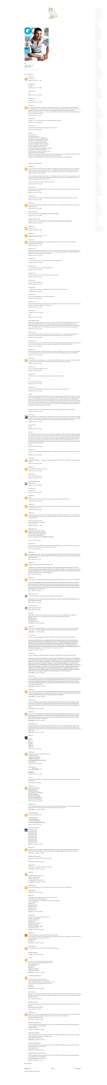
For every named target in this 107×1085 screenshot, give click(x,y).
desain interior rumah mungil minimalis (54, 587)
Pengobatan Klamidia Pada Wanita (35, 640)
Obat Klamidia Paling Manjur (71, 643)
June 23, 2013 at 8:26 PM (34, 446)
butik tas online (42, 705)
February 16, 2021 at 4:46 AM (36, 972)
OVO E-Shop (98, 226)
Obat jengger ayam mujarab (51, 663)
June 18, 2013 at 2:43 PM (34, 129)
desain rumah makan (63, 585)
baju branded (71, 702)
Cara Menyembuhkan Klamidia (44, 643)
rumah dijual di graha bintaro (61, 678)
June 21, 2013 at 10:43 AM (35, 354)
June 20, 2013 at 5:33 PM (34, 298)
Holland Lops (31, 745)
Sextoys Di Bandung (32, 789)
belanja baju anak (48, 691)
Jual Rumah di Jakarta (36, 717)
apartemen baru (55, 694)
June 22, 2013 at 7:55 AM (34, 383)
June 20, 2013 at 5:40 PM (34, 317)
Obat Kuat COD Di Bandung (35, 821)
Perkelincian (30, 742)
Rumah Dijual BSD (59, 713)
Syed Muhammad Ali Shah (33, 975)
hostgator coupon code (33, 221)
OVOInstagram (99, 229)
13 (54, 648)
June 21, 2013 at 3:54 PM (34, 370)
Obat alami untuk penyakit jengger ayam (56, 666)
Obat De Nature (68, 670)
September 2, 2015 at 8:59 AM (36, 672)
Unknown (30, 76)
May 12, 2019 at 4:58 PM (34, 824)
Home (52, 1068)
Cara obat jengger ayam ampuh (54, 659)
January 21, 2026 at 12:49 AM (36, 1029)
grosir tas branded (54, 705)
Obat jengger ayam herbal (42, 659)
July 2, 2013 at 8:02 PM (34, 549)
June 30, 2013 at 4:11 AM (34, 525)
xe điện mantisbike (32, 761)
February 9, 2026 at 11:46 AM (36, 1039)
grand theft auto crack (32, 905)
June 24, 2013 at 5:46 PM (34, 470)
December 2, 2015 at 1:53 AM (36, 708)
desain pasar (67, 584)
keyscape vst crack (32, 909)
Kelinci (29, 740)
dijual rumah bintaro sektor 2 (40, 679)
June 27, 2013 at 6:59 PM (34, 485)
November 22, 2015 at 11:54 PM (36, 686)
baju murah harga (72, 691)
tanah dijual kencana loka (42, 682)
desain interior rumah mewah (34, 567)
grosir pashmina (38, 607)
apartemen (61, 694)
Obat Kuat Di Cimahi (33, 817)
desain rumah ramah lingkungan (34, 582)
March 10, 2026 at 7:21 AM (35, 1060)
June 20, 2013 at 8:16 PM (34, 337)
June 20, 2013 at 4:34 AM (34, 236)
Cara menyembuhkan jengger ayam (53, 667)
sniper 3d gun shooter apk (33, 970)
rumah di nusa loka (72, 681)
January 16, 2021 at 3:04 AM (36, 929)
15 (57, 648)
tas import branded (34, 705)
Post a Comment (27, 1063)
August (97, 16)
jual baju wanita (56, 703)
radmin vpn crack (31, 908)
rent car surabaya (32, 211)
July (96, 21)
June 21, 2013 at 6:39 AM (34, 346)
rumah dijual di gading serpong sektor (37, 681)
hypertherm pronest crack (33, 924)
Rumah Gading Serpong (68, 713)
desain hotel (71, 570)
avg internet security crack (33, 927)
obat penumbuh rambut (33, 599)
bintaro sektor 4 (38, 718)
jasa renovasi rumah (65, 570)
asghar (29, 872)
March (97, 28)
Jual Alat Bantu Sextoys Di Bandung (35, 792)
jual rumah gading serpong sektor (53, 679)
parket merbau (34, 557)
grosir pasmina (31, 607)
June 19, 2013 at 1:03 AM (34, 192)
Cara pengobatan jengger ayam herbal (64, 669)
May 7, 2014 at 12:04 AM (34, 574)
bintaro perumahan (75, 717)
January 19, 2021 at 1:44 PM (36, 942)
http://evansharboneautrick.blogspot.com (63, 221)
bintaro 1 (60, 717)
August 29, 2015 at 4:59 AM (35, 649)
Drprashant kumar (32, 1002)
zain (29, 957)
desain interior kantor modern (48, 555)
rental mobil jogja (55, 213)
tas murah (75, 693)
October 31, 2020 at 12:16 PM (36, 868)
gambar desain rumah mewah (52, 585)
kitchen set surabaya (59, 555)
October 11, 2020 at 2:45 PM (36, 853)
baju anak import (39, 702)
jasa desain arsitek (60, 584)
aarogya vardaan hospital (33, 1043)
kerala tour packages (32, 1027)
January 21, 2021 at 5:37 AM (36, 954)
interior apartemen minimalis (58, 569)
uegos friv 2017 (31, 730)
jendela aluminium (53, 554)
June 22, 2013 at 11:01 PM (35, 411)
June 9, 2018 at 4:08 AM (34, 782)
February (97, 10)
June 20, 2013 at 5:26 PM (34, 284)
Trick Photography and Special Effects (46, 221)
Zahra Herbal (31, 772)
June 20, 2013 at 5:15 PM (34, 262)
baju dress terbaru (49, 703)
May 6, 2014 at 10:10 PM (34, 559)
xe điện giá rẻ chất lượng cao (34, 758)
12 (53, 648)
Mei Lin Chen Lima (32, 594)
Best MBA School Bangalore (48, 536)
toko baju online (40, 693)
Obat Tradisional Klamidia (49, 644)
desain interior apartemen (47, 569)
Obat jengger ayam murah (59, 670)
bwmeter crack (31, 941)
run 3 (29, 777)
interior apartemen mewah (36, 569)
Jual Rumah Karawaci (39, 715)
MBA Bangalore (31, 529)
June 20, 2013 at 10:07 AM (35, 255)
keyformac (30, 865)
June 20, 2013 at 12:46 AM (35, 222)
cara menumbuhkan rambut (43, 599)
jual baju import (63, 703)
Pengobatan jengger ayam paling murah (72, 664)
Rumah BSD (53, 713)
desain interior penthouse (58, 567)
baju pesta (61, 691)
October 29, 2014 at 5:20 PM (36, 623)
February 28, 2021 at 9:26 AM (36, 988)
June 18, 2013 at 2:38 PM (34, 122)
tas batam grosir (42, 694)
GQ (25, 63)
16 (59, 648)
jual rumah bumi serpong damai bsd (70, 682)
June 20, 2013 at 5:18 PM (34, 269)
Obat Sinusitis (31, 767)
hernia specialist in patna (33, 1048)
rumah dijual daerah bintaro (49, 678)
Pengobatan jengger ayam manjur (57, 664)
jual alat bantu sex (42, 629)
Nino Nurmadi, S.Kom (32, 829)
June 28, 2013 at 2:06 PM (34, 492)
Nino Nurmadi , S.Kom (32, 827)
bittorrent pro (30, 967)
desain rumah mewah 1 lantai (68, 587)
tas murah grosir (49, 694)
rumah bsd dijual (57, 681)
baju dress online (41, 703)
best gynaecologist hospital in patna (35, 1037)
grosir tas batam (35, 694)
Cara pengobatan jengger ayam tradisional (47, 669)
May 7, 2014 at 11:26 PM (34, 602)
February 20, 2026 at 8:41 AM (36, 1050)
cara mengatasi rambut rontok (34, 554)
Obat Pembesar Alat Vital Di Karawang (37, 822)
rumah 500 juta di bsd (49, 681)
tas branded (70, 693)
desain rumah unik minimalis (46, 567)
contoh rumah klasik (68, 569)
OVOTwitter (98, 231)
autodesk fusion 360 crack (33, 968)
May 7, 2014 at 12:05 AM (34, 590)
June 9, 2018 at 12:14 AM (34, 774)
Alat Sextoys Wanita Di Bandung (34, 797)
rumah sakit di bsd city (38, 684)
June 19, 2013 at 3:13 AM (34, 199)
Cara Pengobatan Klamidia (70, 644)
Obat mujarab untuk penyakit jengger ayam (61, 661)
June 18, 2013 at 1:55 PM (34, 115)
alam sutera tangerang (54, 717)
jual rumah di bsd (64, 681)
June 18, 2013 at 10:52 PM (35, 183)
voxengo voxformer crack (33, 920)
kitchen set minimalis (45, 554)
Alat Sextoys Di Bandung (33, 794)
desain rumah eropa (32, 585)
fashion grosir (53, 693)
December (97, 32)
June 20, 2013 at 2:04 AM (34, 230)
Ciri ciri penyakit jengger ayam (68, 659)
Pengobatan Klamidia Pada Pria (62, 640)
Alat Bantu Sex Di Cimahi (33, 791)
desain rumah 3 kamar (41, 585)
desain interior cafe (38, 555)
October (97, 13)
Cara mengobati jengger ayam (44, 664)
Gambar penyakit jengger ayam (46, 661)
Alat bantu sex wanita (32, 618)
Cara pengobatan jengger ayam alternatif (45, 670)
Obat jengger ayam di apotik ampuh (64, 658)
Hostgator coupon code (33, 219)
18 (62, 648)
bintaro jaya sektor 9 (67, 717)
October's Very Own (7, 11)
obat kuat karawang (32, 812)
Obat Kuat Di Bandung (33, 819)
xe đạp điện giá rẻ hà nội (33, 755)
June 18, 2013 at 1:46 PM (34, 95)
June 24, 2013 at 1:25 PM (34, 463)
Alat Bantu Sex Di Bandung (33, 788)
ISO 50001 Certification (33, 952)
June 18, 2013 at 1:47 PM (34, 102)
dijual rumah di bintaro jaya (72, 678)
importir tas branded (69, 705)
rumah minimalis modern (47, 572)
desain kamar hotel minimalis (59, 582)
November (97, 11)
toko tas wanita (59, 693)
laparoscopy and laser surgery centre (36, 1053)
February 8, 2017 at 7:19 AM (36, 732)
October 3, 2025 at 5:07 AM (35, 1019)
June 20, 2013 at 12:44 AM (35, 215)
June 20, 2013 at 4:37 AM (34, 245)
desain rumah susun (75, 584)
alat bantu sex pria (63, 629)
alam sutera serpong (45, 717)
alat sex (29, 613)
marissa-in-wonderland (33, 481)
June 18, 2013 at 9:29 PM (34, 163)
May (96, 24)
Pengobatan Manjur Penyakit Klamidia (35, 644)
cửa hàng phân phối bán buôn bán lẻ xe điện (37, 760)
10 (50, 648)
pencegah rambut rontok (55, 599)
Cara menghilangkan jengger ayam (68, 667)
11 (51, 648)
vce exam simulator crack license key (36, 880)
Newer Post (27, 1068)
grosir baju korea (61, 705)
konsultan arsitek (35, 570)
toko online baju (34, 693)
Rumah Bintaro (39, 713)
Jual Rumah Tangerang (59, 715)
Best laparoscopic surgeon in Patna (35, 1007)
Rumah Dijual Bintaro (46, 713)
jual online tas (65, 693)
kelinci (29, 735)
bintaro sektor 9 (44, 718)
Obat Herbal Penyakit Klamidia (60, 646)
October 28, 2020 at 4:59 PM (36, 861)
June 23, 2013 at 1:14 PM (34, 428)
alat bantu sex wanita (73, 629)
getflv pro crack (31, 903)
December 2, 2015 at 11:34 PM (36, 720)
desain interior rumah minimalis (63, 554)
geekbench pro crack (32, 906)
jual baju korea (55, 691)
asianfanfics (30, 804)
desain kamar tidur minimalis (37, 584)
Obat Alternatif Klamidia (59, 644)
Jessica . (30, 414)
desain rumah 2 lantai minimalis (39, 587)
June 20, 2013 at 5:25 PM (34, 277)
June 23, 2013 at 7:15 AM (34, 421)
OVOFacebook (98, 227)
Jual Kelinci (30, 739)
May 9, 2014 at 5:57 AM (34, 609)
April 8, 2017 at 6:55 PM (34, 748)
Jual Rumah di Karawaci (49, 715)
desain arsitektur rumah (37, 572)
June (96, 23)
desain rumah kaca (68, 555)
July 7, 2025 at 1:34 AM (34, 1009)
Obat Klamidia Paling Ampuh (37, 641)
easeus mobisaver (32, 965)
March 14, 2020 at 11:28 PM (35, 844)
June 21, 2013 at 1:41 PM (34, 363)
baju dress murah (34, 703)
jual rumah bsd (60, 682)
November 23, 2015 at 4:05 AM (36, 696)
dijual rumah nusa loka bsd (65, 679)
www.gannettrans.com (45, 213)
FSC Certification (31, 890)
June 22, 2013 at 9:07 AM (34, 391)
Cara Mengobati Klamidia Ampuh (49, 640)
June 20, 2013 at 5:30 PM (34, 291)
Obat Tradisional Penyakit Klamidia (58, 643)
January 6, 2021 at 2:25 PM (35, 911)
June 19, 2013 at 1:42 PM (34, 208)
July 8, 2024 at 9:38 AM (34, 998)
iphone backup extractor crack (34, 923)
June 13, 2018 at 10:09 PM (35, 800)
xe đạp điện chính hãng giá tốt (34, 757)
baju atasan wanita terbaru (56, 702)
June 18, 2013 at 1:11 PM (34, 80)
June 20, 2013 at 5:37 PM (34, 307)
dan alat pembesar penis (33, 621)
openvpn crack (31, 986)
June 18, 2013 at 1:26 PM (34, 87)
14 (56, 648)
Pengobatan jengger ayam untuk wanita (66, 663)
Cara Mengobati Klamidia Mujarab (64, 641)
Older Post (78, 1068)
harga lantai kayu (73, 554)
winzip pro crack (31, 921)
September (98, 15)
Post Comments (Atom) (35, 1071)
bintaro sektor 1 (31, 718)
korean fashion (66, 691)
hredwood (30, 226)
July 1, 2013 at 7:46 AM (34, 540)
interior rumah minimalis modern (49, 584)
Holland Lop (30, 746)
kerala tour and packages (33, 1022)
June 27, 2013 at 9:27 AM (34, 477)
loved (43, 637)
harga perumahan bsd (51, 682)
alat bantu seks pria (32, 619)
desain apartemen (56, 570)
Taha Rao (30, 933)
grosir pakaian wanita (70, 703)
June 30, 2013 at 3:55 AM (34, 501)
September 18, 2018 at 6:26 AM (36, 809)
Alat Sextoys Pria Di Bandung (34, 795)
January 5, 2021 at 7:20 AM (35, 892)
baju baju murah (65, 702)
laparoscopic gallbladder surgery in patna (36, 1058)
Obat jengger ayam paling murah (34, 658)
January (97, 31)
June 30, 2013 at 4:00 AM (34, 509)
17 (60, 648)
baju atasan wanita (46, 702)
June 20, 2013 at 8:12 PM (34, 328)
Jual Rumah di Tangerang (69, 715)
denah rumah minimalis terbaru (46, 570)
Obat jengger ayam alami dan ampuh (49, 658)
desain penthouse (66, 567)
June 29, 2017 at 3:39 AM (34, 763)
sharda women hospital (33, 1032)
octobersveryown (31, 723)
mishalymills (30, 1012)
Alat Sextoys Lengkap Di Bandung (35, 799)
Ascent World (31, 885)
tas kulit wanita (47, 693)
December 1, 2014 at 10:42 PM (36, 631)
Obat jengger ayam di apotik (40, 663)
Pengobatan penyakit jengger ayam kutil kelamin (38, 666)
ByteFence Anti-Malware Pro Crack (35, 1017)
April (96, 26)
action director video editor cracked (35, 926)
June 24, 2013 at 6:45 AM (34, 454)
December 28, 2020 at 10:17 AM (36, 882)
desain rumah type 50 (40, 588)
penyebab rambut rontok (36, 600)
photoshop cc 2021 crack (33, 856)
